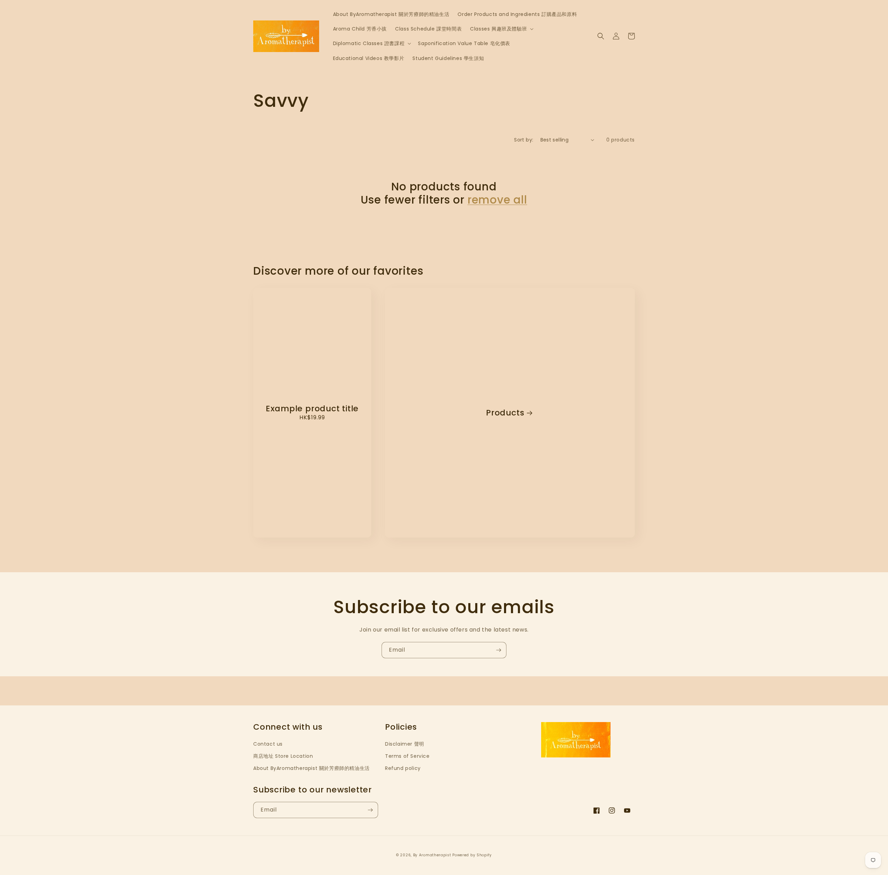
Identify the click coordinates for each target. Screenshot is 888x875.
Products (505, 413)
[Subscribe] (498, 650)
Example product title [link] (312, 409)
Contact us (268, 743)
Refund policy (403, 768)
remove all (497, 199)
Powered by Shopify (472, 855)
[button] (501, 29)
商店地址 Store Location (283, 756)
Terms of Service (407, 756)
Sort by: (523, 139)
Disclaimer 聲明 (404, 743)
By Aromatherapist (432, 855)
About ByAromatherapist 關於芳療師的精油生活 (311, 768)
